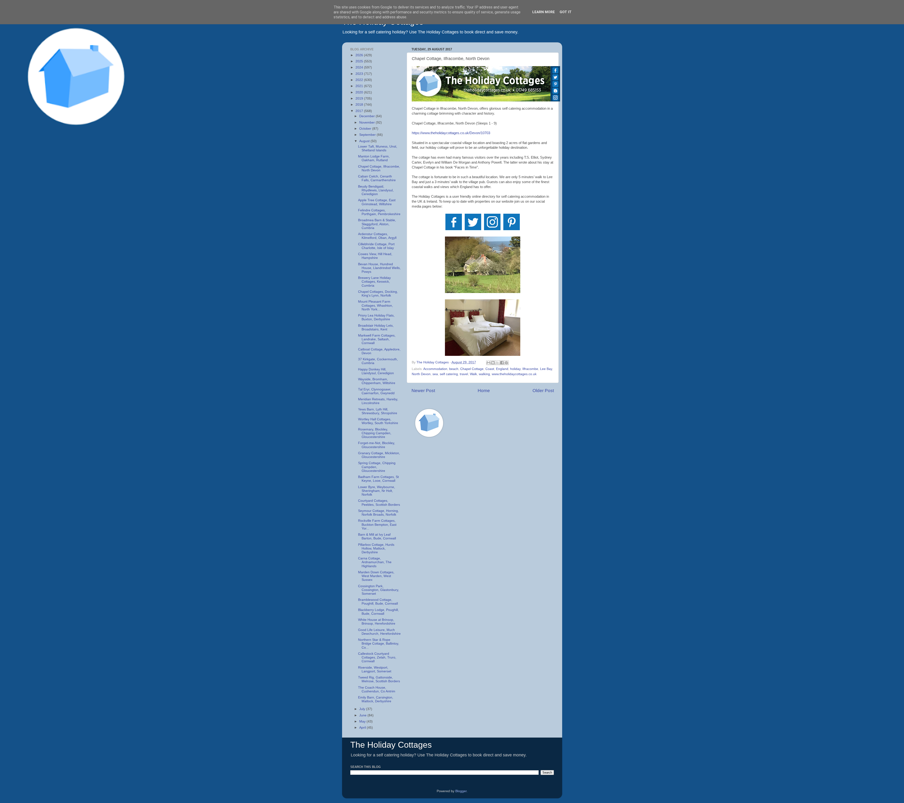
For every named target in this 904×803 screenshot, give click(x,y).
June (363, 715)
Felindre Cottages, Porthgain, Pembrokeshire (379, 212)
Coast (489, 369)
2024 (359, 67)
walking (484, 374)
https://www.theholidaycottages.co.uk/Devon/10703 (451, 133)
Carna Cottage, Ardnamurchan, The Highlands (374, 562)
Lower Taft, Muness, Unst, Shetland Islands (377, 148)
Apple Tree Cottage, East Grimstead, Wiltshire (377, 202)
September (368, 135)
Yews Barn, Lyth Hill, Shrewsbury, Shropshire (377, 411)
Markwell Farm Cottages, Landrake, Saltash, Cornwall (377, 339)
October (365, 128)
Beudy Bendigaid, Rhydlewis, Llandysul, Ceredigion (376, 190)
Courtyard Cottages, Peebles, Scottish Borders (379, 502)
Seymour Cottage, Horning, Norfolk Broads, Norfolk (378, 512)
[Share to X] (497, 362)
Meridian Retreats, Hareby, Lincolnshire (378, 401)
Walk (473, 374)
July (362, 709)
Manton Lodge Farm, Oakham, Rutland (374, 158)
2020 (359, 92)
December (367, 116)
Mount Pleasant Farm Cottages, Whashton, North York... (375, 305)
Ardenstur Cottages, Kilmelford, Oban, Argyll (377, 236)
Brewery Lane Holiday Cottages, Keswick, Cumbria (374, 281)
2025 (359, 61)
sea (435, 374)
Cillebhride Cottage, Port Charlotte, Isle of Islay (376, 246)
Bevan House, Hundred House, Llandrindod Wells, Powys (379, 267)
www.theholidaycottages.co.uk (514, 374)
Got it (566, 12)
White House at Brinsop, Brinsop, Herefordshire (376, 621)
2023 (359, 74)
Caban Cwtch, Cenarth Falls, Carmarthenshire (377, 178)
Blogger (461, 791)
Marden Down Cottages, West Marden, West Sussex (376, 576)
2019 (359, 98)
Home (484, 390)
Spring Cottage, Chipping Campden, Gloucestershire (377, 466)
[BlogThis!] (493, 362)
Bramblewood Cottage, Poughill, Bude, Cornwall (378, 601)
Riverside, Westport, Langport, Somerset (374, 669)
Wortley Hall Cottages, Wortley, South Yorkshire (378, 421)
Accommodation (435, 369)
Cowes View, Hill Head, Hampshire (375, 256)
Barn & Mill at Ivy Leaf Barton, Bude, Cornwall (377, 536)
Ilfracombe (530, 369)
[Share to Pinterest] (506, 362)
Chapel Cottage (472, 369)
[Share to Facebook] (502, 362)
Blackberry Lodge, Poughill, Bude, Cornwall (378, 611)
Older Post (543, 390)
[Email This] (488, 362)
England (502, 369)
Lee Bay (546, 369)
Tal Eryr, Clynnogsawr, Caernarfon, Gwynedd (376, 391)
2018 (359, 104)
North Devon (421, 374)
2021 (359, 86)
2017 (359, 111)
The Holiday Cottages (391, 745)
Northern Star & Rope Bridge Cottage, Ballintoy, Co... (378, 643)
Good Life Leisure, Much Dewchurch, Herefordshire (379, 631)
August (365, 141)
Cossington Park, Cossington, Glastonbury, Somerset (378, 589)
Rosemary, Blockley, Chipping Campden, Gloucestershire (374, 433)
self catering (449, 374)
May (363, 721)
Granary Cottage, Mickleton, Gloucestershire (379, 455)
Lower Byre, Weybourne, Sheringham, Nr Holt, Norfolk (376, 490)
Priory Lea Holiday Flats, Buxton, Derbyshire (376, 317)
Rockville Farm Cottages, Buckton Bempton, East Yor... (377, 524)
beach (453, 369)
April (363, 727)
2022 (359, 80)
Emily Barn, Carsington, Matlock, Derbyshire (375, 699)
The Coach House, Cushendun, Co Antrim (376, 689)
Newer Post (423, 390)
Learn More (543, 12)
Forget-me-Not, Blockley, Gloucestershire (376, 445)
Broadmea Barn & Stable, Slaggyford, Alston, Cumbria (377, 223)
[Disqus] (483, 508)
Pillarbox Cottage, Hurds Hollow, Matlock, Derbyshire (376, 548)
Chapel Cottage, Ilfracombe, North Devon (379, 168)
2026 (359, 55)
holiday (515, 369)
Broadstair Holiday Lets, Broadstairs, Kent (376, 327)
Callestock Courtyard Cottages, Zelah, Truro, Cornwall (377, 657)
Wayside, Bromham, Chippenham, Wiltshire (376, 381)
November (367, 122)
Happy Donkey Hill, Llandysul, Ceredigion (376, 371)
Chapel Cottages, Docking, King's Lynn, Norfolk (378, 293)
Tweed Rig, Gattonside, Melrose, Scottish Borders (379, 679)
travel (464, 374)
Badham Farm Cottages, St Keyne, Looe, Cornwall (378, 478)
